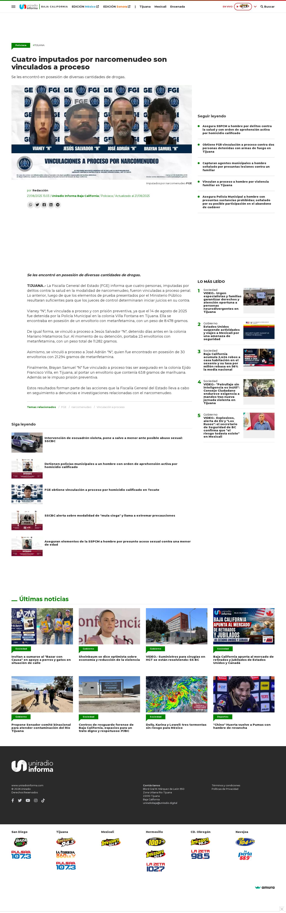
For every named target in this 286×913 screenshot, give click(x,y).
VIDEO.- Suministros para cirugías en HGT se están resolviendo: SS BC (175, 658)
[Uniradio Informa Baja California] (43, 6)
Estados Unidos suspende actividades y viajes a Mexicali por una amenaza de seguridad (222, 333)
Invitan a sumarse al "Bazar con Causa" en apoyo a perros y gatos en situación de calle (41, 660)
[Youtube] (28, 800)
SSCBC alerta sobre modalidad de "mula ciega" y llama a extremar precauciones (110, 515)
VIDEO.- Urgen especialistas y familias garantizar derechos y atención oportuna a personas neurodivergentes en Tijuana (222, 302)
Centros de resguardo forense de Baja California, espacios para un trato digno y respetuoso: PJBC (106, 728)
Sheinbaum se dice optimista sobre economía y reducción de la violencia (109, 658)
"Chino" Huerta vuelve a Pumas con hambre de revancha (242, 726)
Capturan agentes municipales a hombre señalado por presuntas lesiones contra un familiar (236, 166)
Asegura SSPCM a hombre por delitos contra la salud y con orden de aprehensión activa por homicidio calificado (237, 129)
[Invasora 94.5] (66, 842)
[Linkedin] (50, 205)
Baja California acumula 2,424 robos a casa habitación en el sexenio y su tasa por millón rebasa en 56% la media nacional (222, 361)
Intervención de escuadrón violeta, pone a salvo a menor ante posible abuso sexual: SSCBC (113, 439)
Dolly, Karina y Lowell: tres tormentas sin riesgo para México (176, 726)
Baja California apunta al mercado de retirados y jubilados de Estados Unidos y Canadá (243, 660)
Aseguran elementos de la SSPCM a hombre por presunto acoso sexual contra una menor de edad (118, 543)
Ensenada (177, 6)
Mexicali (160, 6)
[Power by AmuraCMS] (265, 888)
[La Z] (155, 867)
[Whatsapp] (30, 205)
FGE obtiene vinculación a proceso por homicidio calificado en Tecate (102, 490)
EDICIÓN (84, 6)
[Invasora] (21, 842)
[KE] (245, 842)
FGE (63, 407)
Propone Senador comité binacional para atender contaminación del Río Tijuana (41, 728)
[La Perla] (245, 855)
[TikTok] (43, 800)
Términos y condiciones (226, 785)
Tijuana (145, 6)
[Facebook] (44, 205)
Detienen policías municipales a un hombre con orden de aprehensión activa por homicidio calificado (111, 465)
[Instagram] (36, 800)
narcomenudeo (81, 407)
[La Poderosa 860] (66, 854)
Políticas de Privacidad (225, 788)
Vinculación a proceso (111, 407)
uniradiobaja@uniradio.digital (160, 803)
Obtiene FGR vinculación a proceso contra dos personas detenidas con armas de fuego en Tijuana (238, 148)
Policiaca (20, 45)
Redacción (40, 190)
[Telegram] (57, 205)
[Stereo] (155, 842)
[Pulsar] (21, 854)
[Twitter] (37, 205)
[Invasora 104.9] (111, 842)
